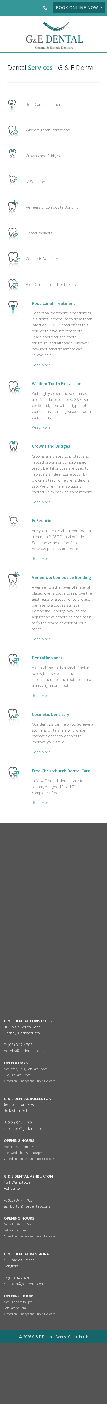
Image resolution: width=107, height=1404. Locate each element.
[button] (9, 8)
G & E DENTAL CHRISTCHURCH (30, 1020)
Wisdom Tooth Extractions (48, 129)
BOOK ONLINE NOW (77, 7)
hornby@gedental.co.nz (24, 1050)
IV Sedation (35, 181)
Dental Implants (39, 232)
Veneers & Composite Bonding (52, 207)
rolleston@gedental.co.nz (25, 1128)
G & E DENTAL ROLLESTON (27, 1098)
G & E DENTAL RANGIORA (26, 1253)
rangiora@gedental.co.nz (25, 1283)
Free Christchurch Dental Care (51, 284)
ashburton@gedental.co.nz (27, 1206)
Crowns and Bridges (43, 155)
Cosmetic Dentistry (42, 258)
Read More (41, 364)
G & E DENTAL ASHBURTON (28, 1176)
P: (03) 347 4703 (18, 1044)
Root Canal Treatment (44, 104)
